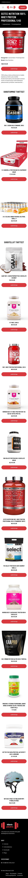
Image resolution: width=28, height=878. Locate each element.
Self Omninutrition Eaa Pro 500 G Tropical (14, 659)
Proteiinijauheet (16, 24)
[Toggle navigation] (3, 7)
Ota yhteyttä (13, 873)
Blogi (5, 853)
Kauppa (23, 7)
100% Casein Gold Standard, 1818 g (14, 125)
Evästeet (20, 873)
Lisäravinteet (6, 24)
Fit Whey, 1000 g (14, 322)
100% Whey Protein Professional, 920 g (14, 367)
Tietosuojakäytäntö (10, 875)
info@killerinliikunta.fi (6, 2)
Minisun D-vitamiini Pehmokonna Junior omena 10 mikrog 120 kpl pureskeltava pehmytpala (14, 705)
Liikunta (6, 844)
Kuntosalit (6, 850)
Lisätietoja (14, 69)
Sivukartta (20, 875)
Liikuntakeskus (8, 847)
